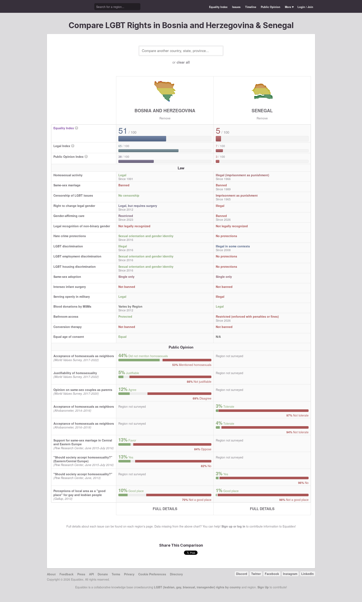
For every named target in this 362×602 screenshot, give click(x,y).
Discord (241, 574)
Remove (165, 118)
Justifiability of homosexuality (75, 373)
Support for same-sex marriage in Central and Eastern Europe (82, 442)
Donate (103, 574)
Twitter (256, 574)
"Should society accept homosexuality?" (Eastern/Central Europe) (82, 459)
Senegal (262, 110)
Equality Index (218, 7)
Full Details (165, 508)
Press (81, 574)
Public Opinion (270, 7)
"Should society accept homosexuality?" (82, 474)
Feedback (66, 574)
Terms (116, 574)
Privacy (129, 574)
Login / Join (305, 7)
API (91, 574)
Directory (176, 574)
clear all (183, 62)
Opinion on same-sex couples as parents (82, 390)
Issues (236, 7)
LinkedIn (307, 574)
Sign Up (263, 587)
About (51, 574)
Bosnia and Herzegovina (164, 110)
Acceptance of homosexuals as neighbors (83, 356)
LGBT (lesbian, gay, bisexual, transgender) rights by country (197, 587)
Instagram (290, 574)
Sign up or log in (233, 526)
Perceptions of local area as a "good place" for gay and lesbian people (79, 493)
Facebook (272, 574)
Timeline (250, 7)
